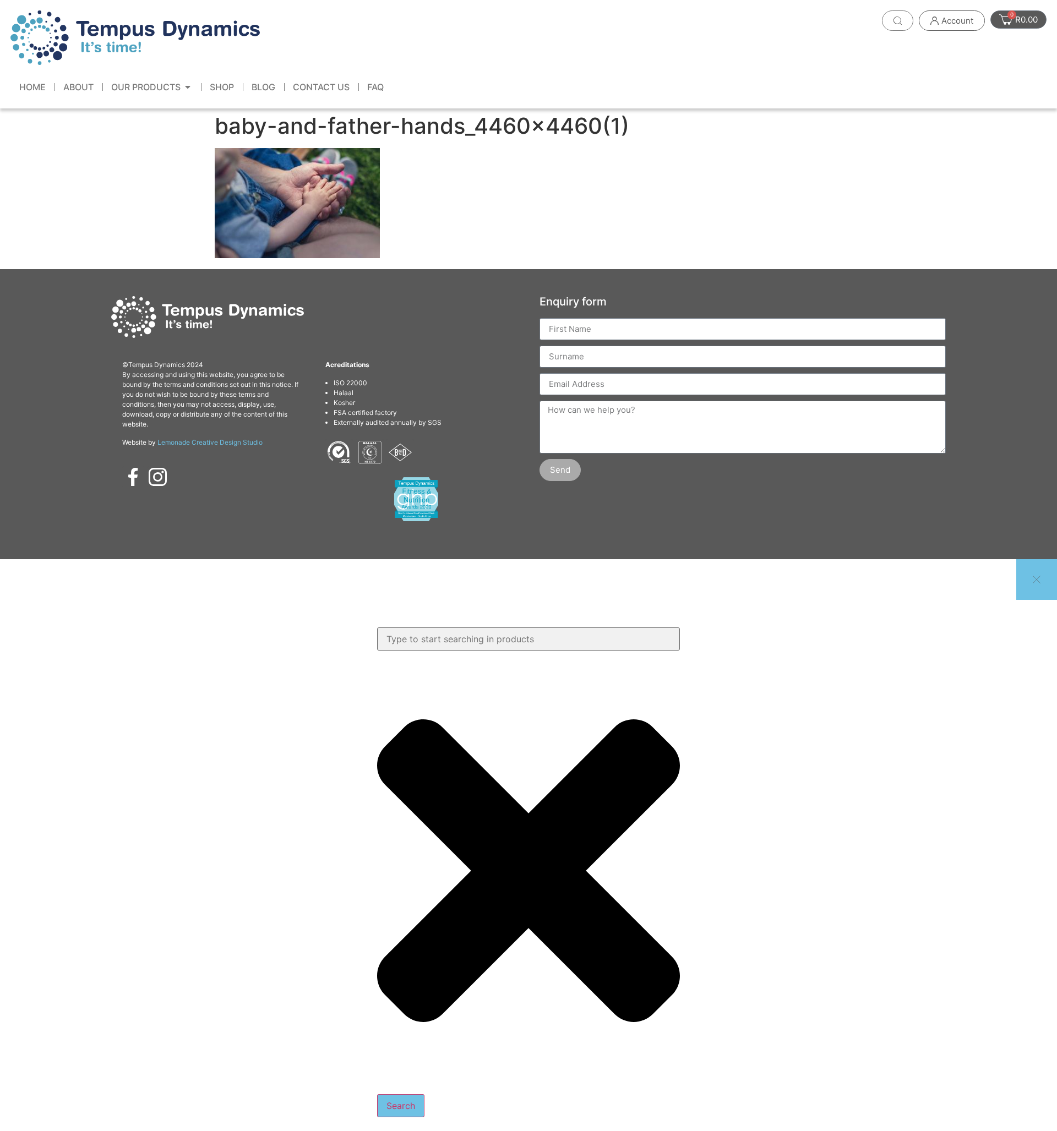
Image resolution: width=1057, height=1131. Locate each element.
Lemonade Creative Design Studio (210, 442)
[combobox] (528, 639)
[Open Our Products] (187, 87)
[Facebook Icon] (133, 477)
